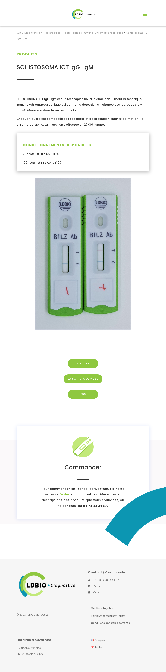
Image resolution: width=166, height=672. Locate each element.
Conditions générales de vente (110, 623)
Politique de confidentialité (108, 615)
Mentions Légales (102, 608)
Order (96, 592)
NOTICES (83, 363)
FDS (83, 394)
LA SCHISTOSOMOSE (83, 379)
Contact (98, 586)
